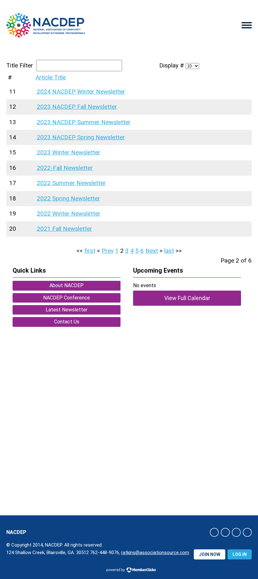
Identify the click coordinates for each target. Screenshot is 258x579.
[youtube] (247, 532)
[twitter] (225, 532)
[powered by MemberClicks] (129, 570)
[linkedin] (236, 532)
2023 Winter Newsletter (68, 152)
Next (151, 250)
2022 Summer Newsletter (71, 183)
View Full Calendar (187, 298)
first (89, 250)
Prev (108, 250)
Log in (240, 554)
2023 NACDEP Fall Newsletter (77, 106)
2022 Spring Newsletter (68, 198)
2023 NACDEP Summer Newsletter (84, 122)
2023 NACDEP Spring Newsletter (81, 137)
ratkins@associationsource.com (155, 552)
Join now (209, 554)
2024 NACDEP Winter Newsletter (81, 91)
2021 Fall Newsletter (64, 228)
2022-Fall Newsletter (65, 167)
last (169, 250)
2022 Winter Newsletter (68, 213)
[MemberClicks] (45, 25)
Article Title (51, 77)
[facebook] (214, 532)
